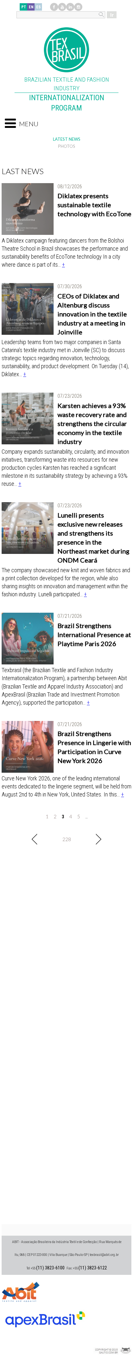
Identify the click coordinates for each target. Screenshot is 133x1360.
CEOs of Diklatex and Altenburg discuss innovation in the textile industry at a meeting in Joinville (92, 314)
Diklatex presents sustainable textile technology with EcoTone (94, 205)
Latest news (66, 139)
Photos (66, 146)
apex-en (45, 1316)
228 (66, 839)
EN (31, 7)
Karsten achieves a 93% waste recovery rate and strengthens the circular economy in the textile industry (92, 423)
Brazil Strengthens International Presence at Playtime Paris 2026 (94, 634)
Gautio (112, 1342)
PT (23, 7)
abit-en (21, 1291)
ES (38, 7)
